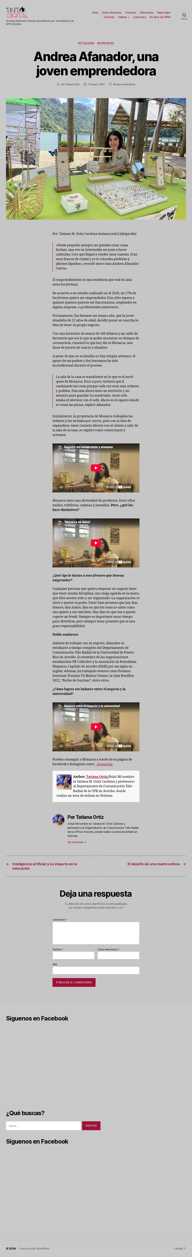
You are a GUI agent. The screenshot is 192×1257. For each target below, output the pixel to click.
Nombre (57, 949)
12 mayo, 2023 (96, 84)
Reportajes (164, 12)
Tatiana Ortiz (72, 84)
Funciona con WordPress (34, 1248)
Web (54, 964)
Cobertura (139, 17)
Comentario (59, 919)
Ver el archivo (77, 842)
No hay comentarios (124, 84)
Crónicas (109, 17)
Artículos (130, 12)
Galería (122, 17)
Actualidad (86, 43)
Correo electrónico (108, 949)
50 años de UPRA (160, 17)
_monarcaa (104, 764)
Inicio (95, 12)
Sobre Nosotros (112, 12)
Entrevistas (146, 12)
